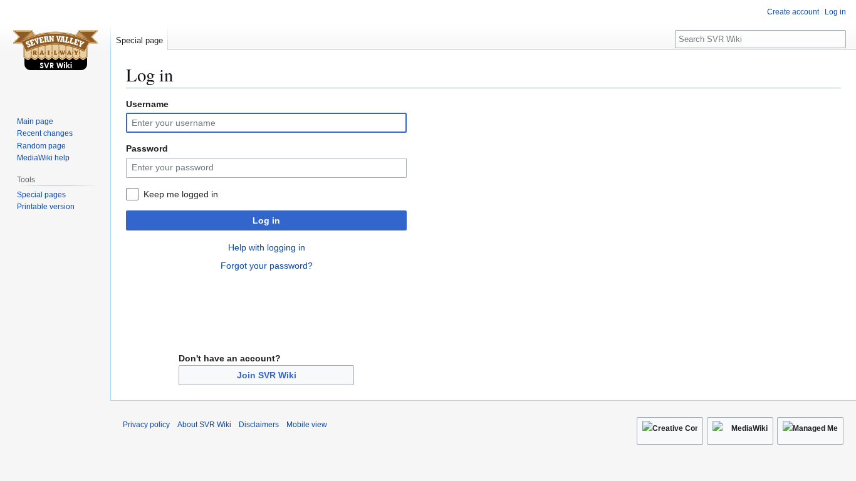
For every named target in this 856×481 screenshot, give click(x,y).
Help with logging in (266, 247)
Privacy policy (146, 424)
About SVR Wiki (204, 424)
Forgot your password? (267, 266)
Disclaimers (259, 424)
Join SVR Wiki (266, 375)
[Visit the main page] (55, 50)
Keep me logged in (181, 194)
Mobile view (306, 424)
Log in (266, 220)
